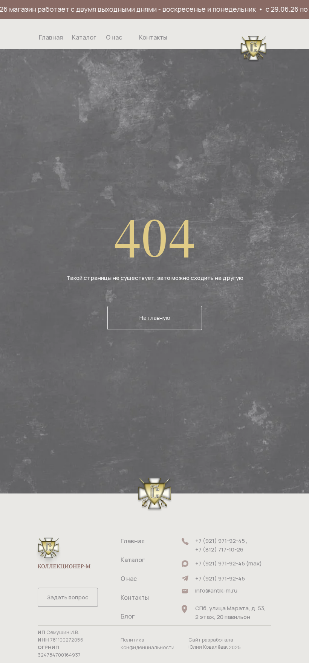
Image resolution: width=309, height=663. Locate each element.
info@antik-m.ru (216, 590)
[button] (68, 597)
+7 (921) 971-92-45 (220, 578)
